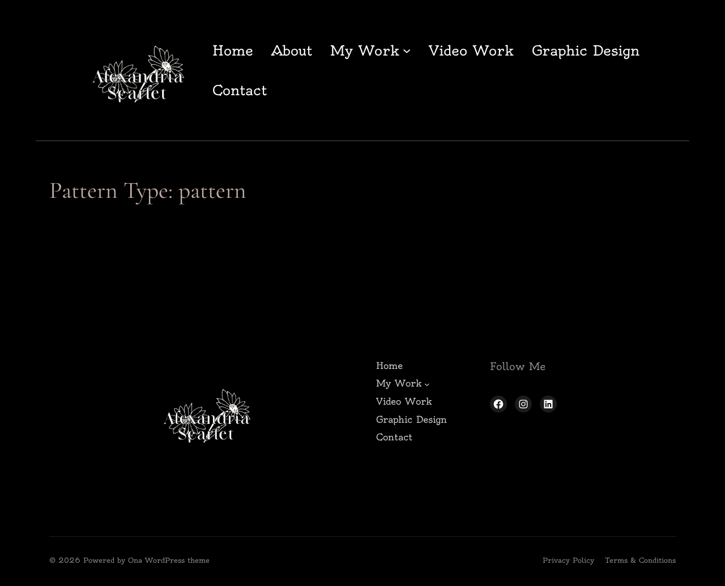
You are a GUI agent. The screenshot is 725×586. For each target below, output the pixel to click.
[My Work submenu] (407, 50)
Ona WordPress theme (169, 560)
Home (232, 50)
